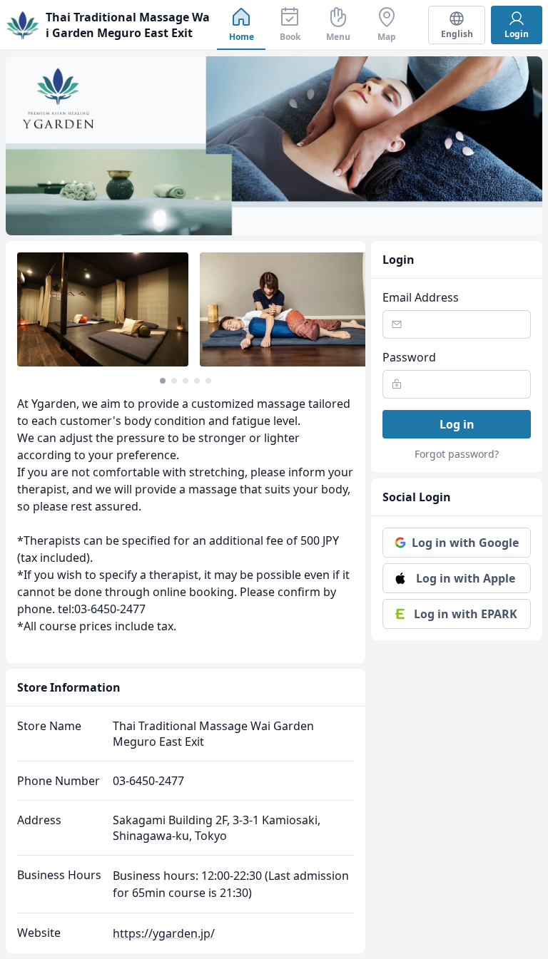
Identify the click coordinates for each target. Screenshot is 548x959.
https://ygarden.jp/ (164, 933)
